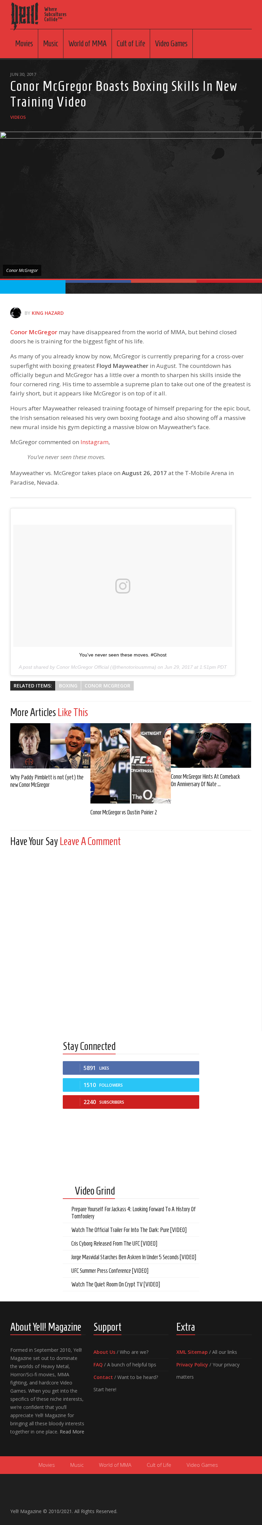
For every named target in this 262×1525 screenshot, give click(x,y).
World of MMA (87, 43)
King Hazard (48, 313)
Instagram (94, 442)
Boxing (68, 685)
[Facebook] (215, 1508)
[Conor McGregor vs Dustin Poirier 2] (130, 763)
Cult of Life (131, 43)
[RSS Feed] (248, 1508)
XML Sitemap (192, 1352)
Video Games (171, 43)
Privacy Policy (192, 1364)
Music (50, 43)
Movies (24, 43)
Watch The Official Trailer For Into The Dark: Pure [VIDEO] (129, 1230)
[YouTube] (226, 1508)
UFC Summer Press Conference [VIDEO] (109, 1270)
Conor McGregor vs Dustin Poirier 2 (123, 812)
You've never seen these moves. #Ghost (122, 655)
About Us (104, 1352)
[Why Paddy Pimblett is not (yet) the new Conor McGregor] (50, 745)
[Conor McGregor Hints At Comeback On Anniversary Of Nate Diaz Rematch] (211, 745)
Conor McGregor (33, 332)
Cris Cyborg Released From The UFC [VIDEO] (114, 1243)
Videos (18, 117)
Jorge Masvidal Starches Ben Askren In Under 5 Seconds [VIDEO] (133, 1257)
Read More (72, 1431)
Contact (103, 1377)
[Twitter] (237, 1508)
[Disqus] (130, 937)
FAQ (98, 1364)
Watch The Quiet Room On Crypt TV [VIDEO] (115, 1284)
